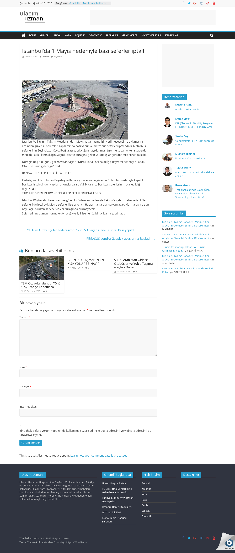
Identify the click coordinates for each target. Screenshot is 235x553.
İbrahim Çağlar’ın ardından (190, 158)
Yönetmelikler (151, 35)
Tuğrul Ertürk (183, 167)
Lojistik (80, 35)
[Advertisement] (153, 17)
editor (46, 56)
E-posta (25, 387)
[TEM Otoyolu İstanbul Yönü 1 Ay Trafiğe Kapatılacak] (41, 258)
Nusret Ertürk (183, 104)
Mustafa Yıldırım (185, 153)
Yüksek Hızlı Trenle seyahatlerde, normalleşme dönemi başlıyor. (88, 5)
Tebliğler (112, 35)
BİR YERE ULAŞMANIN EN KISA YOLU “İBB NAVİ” (86, 262)
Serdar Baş (181, 136)
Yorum (24, 317)
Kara (68, 35)
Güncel (45, 35)
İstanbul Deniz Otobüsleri (117, 507)
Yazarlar (146, 488)
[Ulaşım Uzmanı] (23, 35)
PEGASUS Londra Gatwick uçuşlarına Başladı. (120, 238)
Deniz (32, 35)
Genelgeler (129, 35)
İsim (23, 367)
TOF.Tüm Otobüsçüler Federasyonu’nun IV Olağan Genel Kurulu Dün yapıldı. (78, 230)
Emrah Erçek (182, 118)
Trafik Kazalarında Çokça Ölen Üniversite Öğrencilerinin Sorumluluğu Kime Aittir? (192, 193)
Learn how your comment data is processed (98, 455)
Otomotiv (95, 35)
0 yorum (58, 56)
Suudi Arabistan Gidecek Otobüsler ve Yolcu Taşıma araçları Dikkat (133, 263)
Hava (57, 35)
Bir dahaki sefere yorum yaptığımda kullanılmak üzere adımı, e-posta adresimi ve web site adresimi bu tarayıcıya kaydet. (85, 433)
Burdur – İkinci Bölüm (187, 109)
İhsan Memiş (182, 185)
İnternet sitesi (28, 407)
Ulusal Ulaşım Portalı (114, 483)
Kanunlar (171, 35)
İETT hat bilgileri (111, 512)
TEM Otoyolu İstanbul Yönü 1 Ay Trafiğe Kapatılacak (41, 285)
